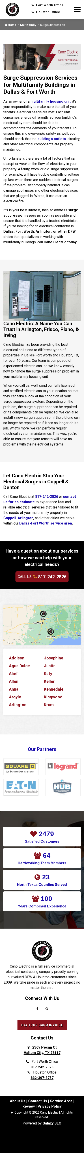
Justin (50, 665)
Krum (49, 704)
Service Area (61, 1101)
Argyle (15, 697)
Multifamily (28, 24)
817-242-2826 (46, 496)
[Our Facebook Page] (37, 1010)
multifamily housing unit (50, 101)
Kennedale (53, 689)
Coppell (9, 518)
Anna (13, 689)
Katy (48, 673)
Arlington (25, 518)
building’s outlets (51, 139)
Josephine (53, 658)
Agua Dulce (19, 665)
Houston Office (47, 12)
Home (11, 24)
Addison (16, 658)
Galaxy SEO (52, 1123)
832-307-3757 (42, 1078)
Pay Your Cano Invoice (42, 1025)
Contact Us (37, 1101)
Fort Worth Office (49, 5)
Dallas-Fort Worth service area (45, 523)
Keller (49, 681)
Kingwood (53, 697)
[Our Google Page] (47, 1010)
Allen (13, 681)
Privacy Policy (50, 1106)
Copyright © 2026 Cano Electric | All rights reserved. (44, 1115)
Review (28, 1106)
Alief (13, 673)
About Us (17, 1101)
